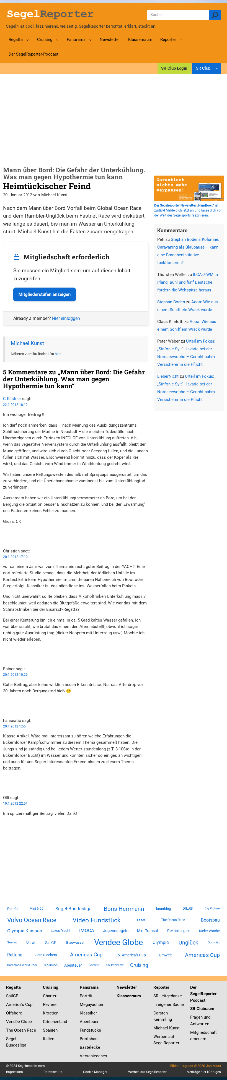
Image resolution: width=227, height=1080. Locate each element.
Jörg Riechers (46, 955)
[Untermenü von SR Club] (217, 68)
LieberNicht (168, 376)
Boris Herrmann (124, 908)
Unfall (30, 942)
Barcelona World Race (22, 965)
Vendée (13, 1021)
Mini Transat (147, 930)
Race (31, 1030)
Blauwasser (75, 942)
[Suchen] (215, 15)
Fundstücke (90, 1030)
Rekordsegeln (178, 930)
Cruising (139, 965)
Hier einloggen (66, 318)
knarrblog (163, 909)
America (13, 1004)
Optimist (214, 942)
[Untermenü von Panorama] (90, 39)
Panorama (89, 987)
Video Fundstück (97, 920)
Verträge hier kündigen (204, 1072)
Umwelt (165, 955)
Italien (48, 1038)
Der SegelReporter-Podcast (204, 994)
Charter (49, 995)
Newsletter (127, 987)
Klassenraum (129, 995)
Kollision (51, 965)
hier (58, 354)
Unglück (188, 942)
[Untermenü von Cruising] (57, 39)
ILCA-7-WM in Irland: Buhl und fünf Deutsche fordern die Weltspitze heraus (187, 282)
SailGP (50, 942)
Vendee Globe (118, 942)
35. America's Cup (130, 955)
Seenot (12, 942)
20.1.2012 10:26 (15, 675)
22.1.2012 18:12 (15, 405)
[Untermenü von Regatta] (27, 39)
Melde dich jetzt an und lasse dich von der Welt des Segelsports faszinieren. (188, 210)
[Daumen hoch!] (4, 531)
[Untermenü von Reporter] (181, 39)
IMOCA (86, 930)
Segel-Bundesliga (73, 908)
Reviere (49, 1004)
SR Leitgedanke (167, 995)
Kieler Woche (209, 931)
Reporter (161, 987)
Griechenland (55, 1021)
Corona (94, 965)
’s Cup (26, 1004)
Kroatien (50, 1013)
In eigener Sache (168, 1004)
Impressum (14, 1072)
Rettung (14, 955)
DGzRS (188, 909)
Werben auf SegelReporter (147, 1072)
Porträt (12, 909)
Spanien (50, 1030)
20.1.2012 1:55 (14, 726)
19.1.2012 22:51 (15, 803)
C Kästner (12, 398)
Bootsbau (210, 920)
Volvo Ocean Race (31, 920)
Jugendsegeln (115, 930)
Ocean (20, 1030)
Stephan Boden (171, 301)
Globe (26, 1021)
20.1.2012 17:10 (15, 557)
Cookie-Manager (95, 1072)
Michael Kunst (27, 343)
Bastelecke (90, 1047)
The (10, 1030)
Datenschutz (52, 1072)
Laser (141, 920)
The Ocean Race (173, 920)
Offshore (14, 1013)
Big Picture (212, 908)
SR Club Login (174, 68)
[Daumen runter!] (4, 538)
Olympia (161, 942)
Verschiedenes (93, 1055)
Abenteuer (73, 965)
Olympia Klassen (24, 930)
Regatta (13, 987)
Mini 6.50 (36, 909)
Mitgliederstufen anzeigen (45, 294)
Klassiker (88, 1013)
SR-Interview (114, 965)
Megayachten (92, 1004)
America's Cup (202, 955)
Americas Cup (86, 955)
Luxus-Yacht (60, 930)
